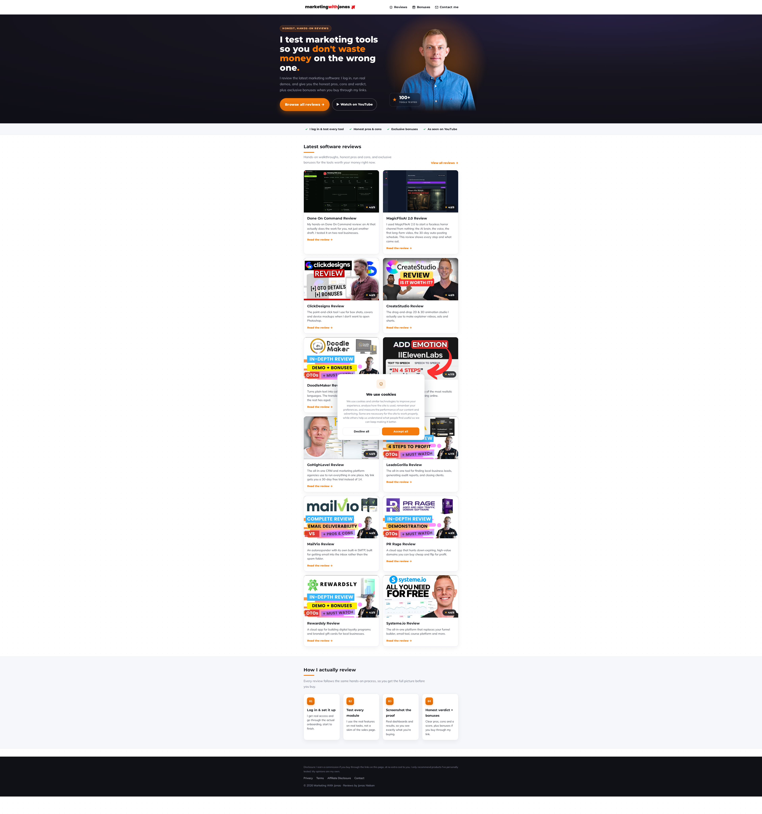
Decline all (361, 431)
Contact (359, 778)
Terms (320, 778)
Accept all (401, 431)
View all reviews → (444, 163)
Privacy (308, 778)
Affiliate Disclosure (339, 778)
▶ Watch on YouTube (354, 104)
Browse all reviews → (304, 104)
